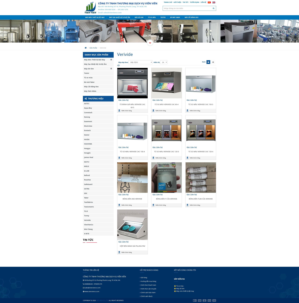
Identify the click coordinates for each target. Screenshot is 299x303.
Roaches (87, 180)
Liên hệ (203, 2)
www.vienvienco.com (92, 291)
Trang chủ (168, 2)
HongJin (87, 153)
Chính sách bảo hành (148, 292)
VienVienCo (88, 225)
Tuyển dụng (194, 2)
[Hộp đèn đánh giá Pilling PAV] (132, 225)
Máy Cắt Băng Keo (191, 17)
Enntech (87, 130)
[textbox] (189, 8)
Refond (87, 175)
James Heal (88, 157)
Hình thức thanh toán (148, 285)
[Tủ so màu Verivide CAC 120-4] (200, 130)
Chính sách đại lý (146, 296)
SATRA (86, 189)
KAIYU (86, 162)
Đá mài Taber (175, 17)
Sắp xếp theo (123, 62)
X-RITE (86, 234)
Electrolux (88, 126)
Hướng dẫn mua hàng (148, 281)
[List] (213, 62)
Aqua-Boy (88, 108)
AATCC (86, 103)
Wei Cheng (88, 229)
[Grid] (208, 62)
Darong (87, 117)
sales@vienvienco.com (112, 12)
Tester (163, 17)
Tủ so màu (152, 17)
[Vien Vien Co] (150, 42)
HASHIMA (88, 144)
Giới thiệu (177, 2)
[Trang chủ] (90, 7)
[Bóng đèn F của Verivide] (166, 177)
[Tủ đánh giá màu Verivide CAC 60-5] (132, 83)
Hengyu (87, 148)
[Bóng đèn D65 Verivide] (132, 177)
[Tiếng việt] (209, 2)
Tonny (86, 216)
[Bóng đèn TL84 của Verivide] (200, 177)
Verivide (87, 220)
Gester (86, 135)
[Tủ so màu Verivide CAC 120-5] (166, 130)
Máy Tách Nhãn (90, 91)
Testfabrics (88, 202)
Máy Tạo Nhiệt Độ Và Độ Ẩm (119, 17)
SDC (85, 193)
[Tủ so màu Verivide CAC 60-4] (166, 83)
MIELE (86, 166)
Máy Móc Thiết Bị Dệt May (95, 17)
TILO (86, 211)
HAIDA (86, 139)
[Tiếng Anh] (214, 2)
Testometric (89, 207)
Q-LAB (86, 171)
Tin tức (186, 2)
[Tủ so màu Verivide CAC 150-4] (132, 130)
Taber (86, 198)
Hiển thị (157, 62)
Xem (204, 62)
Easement (88, 121)
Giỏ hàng (144, 277)
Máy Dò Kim (139, 17)
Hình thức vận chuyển (148, 289)
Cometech (88, 112)
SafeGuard (88, 184)
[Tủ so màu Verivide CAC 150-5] (200, 83)
